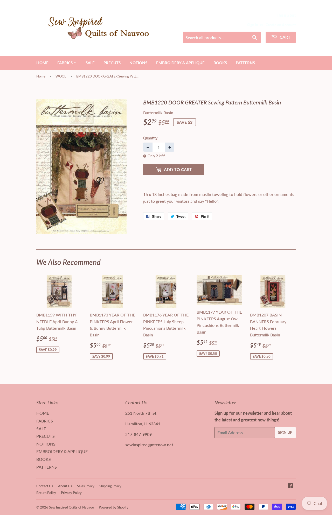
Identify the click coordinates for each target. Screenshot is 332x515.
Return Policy (46, 493)
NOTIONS (138, 62)
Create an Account (281, 25)
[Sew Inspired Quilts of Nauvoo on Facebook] (290, 486)
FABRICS (65, 62)
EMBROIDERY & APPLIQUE (180, 62)
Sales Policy (85, 486)
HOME (42, 62)
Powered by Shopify (113, 507)
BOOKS (220, 62)
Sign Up (285, 432)
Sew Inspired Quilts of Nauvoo (71, 507)
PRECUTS (112, 62)
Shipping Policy (110, 486)
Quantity (150, 138)
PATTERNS (245, 62)
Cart (284, 36)
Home (40, 76)
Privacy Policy (71, 493)
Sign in (252, 25)
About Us (65, 486)
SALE (90, 62)
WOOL (61, 76)
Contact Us (44, 486)
